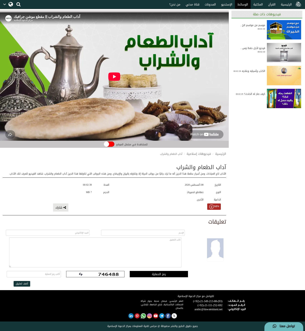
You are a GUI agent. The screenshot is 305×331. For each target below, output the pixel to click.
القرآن (272, 4)
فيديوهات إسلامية (199, 154)
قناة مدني (192, 4)
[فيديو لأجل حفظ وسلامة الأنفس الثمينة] (284, 52)
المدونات (210, 4)
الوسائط (243, 4)
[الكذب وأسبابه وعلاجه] (284, 75)
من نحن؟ (174, 4)
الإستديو (226, 4)
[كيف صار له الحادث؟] (284, 98)
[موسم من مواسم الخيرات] (284, 29)
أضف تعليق (22, 283)
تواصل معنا (285, 326)
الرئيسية (286, 4)
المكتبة (258, 4)
